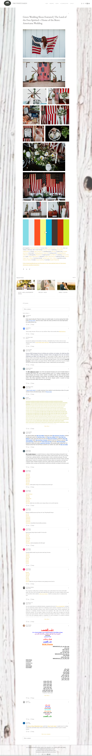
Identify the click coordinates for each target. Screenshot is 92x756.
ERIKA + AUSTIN (63, 292)
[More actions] (68, 13)
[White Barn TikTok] (87, 3)
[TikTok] (48, 754)
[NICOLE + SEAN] (46, 285)
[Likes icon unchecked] (26, 324)
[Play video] (46, 232)
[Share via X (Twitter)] (26, 269)
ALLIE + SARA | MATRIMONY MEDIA (25, 293)
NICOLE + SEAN (42, 292)
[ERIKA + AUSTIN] (66, 285)
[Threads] (89, 3)
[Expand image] (44, 43)
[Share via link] (29, 269)
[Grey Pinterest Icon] (85, 3)
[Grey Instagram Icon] (81, 3)
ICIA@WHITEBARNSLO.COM (47, 749)
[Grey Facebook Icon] (83, 3)
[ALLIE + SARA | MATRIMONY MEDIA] (26, 285)
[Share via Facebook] (23, 269)
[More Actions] (68, 316)
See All (74, 277)
